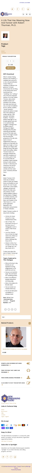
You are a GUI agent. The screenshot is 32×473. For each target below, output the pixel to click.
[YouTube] (28, 9)
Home (2, 409)
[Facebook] (17, 9)
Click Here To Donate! (6, 441)
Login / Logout (5, 416)
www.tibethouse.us (10, 255)
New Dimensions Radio (10, 466)
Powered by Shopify (16, 469)
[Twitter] (12, 9)
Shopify (19, 466)
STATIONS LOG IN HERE (24, 2)
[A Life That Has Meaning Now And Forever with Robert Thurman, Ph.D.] (5, 36)
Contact (3, 414)
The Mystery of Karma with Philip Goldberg (14, 349)
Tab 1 (3, 317)
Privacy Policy (4, 403)
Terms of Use (12, 403)
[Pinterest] (23, 9)
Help (2, 413)
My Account (4, 411)
